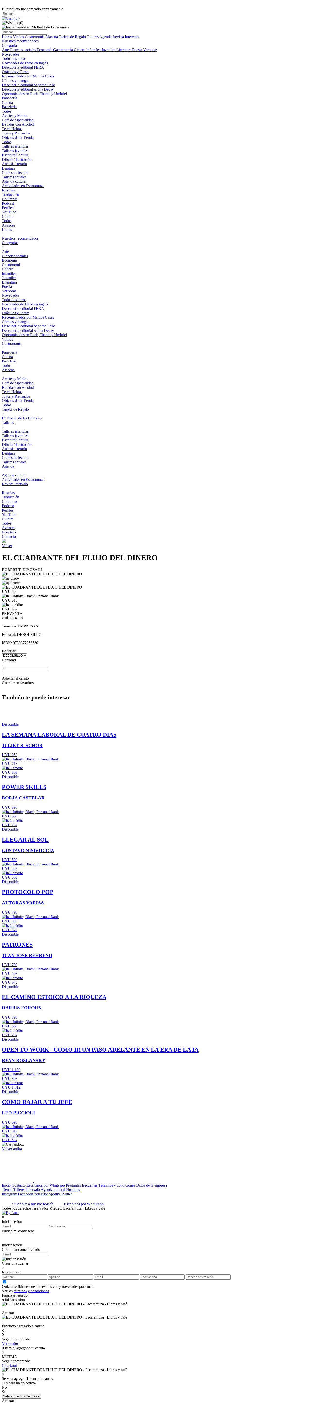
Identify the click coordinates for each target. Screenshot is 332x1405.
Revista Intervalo (126, 37)
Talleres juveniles (15, 151)
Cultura (7, 216)
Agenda (106, 37)
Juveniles (108, 50)
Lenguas (8, 168)
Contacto (9, 536)
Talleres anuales (14, 177)
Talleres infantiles (15, 146)
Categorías (10, 45)
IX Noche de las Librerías (22, 418)
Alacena (52, 37)
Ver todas (150, 50)
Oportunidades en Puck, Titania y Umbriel (34, 94)
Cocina (7, 102)
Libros (7, 37)
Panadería (9, 98)
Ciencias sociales (23, 50)
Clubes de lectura (15, 173)
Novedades (10, 54)
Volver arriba (12, 1149)
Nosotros (9, 532)
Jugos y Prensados (16, 133)
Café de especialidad (18, 120)
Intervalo (33, 1189)
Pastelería (9, 107)
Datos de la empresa (151, 1185)
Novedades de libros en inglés (25, 63)
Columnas (9, 199)
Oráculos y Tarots (15, 72)
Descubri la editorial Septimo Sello (28, 85)
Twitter (66, 1194)
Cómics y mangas (15, 80)
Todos (6, 111)
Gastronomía (35, 37)
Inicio (6, 1185)
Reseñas (8, 190)
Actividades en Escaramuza (23, 186)
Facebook (26, 1194)
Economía (45, 50)
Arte (6, 50)
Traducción (10, 194)
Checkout (9, 1365)
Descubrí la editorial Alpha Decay (28, 89)
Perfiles (7, 208)
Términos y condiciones (116, 1185)
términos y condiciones (31, 1291)
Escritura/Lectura (15, 155)
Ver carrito (10, 1343)
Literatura (124, 50)
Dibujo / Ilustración (17, 159)
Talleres (93, 37)
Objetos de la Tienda (18, 137)
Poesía (137, 50)
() (16, 18)
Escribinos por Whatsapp (45, 1185)
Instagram (10, 1194)
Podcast (8, 203)
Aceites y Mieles (14, 116)
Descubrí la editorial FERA (23, 67)
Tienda (7, 1189)
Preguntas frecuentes (81, 1185)
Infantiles (93, 50)
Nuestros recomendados (20, 41)
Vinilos (19, 37)
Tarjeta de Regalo (73, 37)
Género (80, 50)
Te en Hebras (12, 129)
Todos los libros (14, 59)
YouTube (9, 212)
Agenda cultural (14, 181)
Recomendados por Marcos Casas (28, 76)
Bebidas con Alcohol (18, 124)
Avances (8, 225)
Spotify (55, 1194)
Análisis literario (14, 164)
